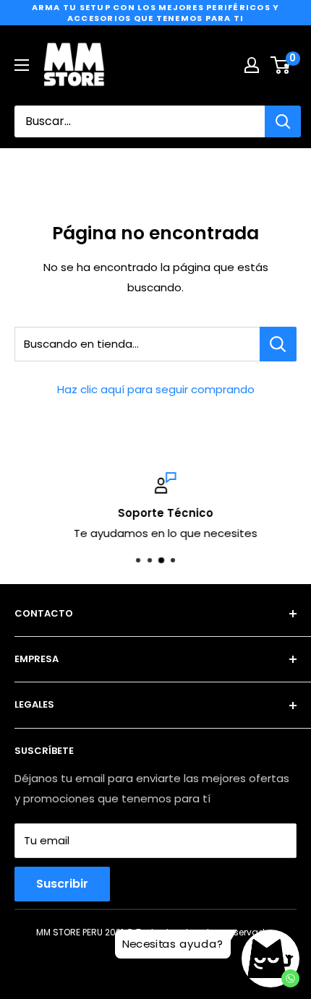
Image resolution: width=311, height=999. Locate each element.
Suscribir (62, 883)
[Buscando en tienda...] (278, 344)
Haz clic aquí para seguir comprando (156, 389)
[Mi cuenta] (251, 65)
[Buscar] (283, 121)
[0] (281, 65)
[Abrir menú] (21, 65)
